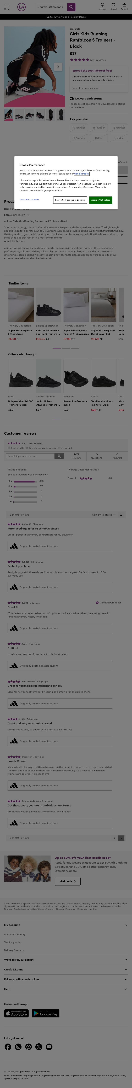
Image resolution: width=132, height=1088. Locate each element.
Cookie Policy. (81, 173)
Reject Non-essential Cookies (70, 200)
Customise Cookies (29, 199)
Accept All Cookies (100, 200)
